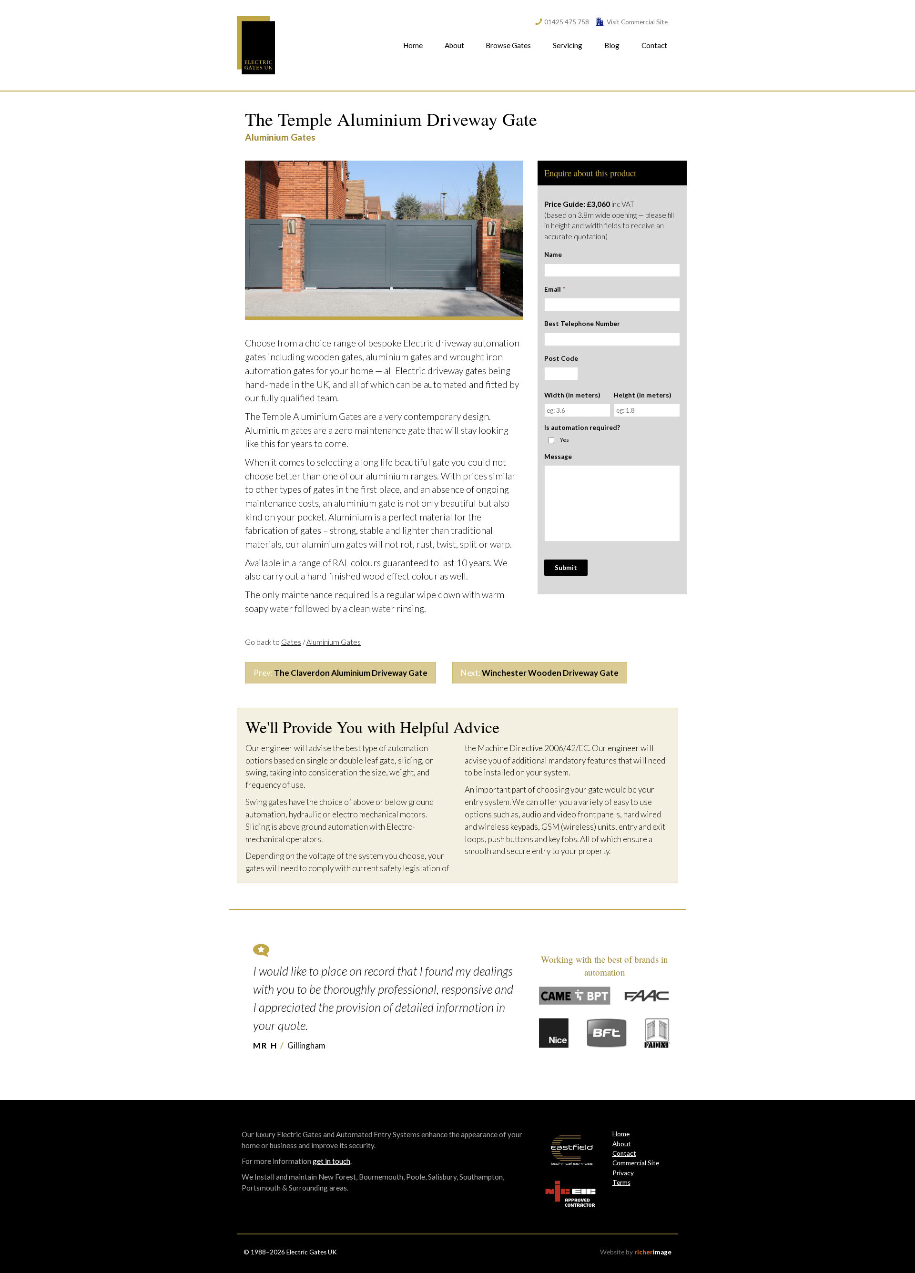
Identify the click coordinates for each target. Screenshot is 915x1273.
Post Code (561, 358)
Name (553, 254)
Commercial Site (635, 1163)
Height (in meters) (642, 395)
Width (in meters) (572, 395)
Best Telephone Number (582, 323)
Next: (540, 673)
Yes (564, 439)
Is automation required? (582, 427)
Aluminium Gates (333, 642)
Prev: (340, 673)
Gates (291, 642)
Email (554, 289)
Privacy (623, 1173)
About (454, 45)
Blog (612, 45)
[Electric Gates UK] (256, 45)
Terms (621, 1182)
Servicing (567, 45)
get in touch (331, 1161)
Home (413, 45)
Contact (654, 45)
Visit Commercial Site (636, 22)
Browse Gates (508, 45)
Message (558, 456)
